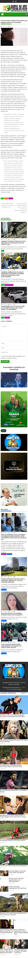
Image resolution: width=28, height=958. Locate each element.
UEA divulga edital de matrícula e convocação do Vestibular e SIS (7, 205)
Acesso (11, 26)
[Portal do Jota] (14, 11)
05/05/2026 (4, 642)
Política (6, 198)
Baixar (3, 430)
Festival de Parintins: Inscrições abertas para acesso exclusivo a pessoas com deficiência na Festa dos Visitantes (21, 208)
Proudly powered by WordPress (11, 687)
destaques (7, 317)
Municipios (9, 554)
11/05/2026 (4, 611)
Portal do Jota (16, 682)
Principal (11, 198)
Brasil (2, 198)
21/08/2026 (4, 532)
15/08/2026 (4, 577)
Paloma (11, 270)
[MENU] (26, 14)
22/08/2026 (4, 270)
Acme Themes (18, 689)
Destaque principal (9, 285)
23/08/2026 (4, 239)
